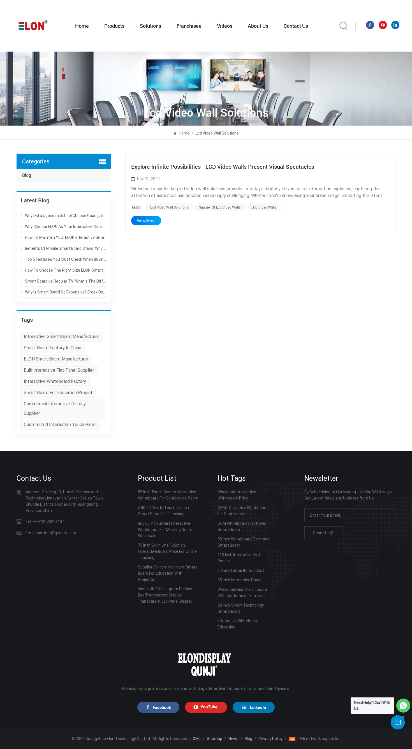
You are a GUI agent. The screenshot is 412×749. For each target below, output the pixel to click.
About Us (258, 25)
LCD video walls (264, 207)
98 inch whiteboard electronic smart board (243, 542)
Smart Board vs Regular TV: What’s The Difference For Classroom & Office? (66, 281)
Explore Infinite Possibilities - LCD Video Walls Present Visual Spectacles (222, 166)
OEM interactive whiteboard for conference (242, 510)
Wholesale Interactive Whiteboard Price (236, 495)
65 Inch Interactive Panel (239, 580)
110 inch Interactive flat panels (238, 557)
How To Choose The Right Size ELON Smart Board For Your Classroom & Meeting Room (66, 270)
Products (114, 25)
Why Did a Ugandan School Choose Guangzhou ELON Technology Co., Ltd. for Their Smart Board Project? (66, 215)
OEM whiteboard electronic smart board (241, 526)
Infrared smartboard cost (240, 570)
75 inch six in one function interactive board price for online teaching (167, 551)
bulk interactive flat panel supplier (59, 370)
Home (82, 25)
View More (146, 220)
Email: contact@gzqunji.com (51, 533)
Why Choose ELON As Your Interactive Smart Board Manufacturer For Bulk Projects (66, 226)
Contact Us (296, 25)
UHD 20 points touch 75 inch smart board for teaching (163, 510)
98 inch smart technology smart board (240, 608)
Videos (224, 25)
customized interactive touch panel (60, 424)
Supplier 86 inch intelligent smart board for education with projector (167, 573)
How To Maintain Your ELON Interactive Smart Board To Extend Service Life (66, 237)
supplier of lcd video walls (220, 207)
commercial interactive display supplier (55, 408)
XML (197, 738)
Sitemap (214, 738)
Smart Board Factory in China (52, 347)
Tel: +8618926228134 (45, 521)
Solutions (150, 25)
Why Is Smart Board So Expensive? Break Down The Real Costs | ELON (66, 292)
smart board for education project (58, 392)
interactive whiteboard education (237, 624)
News (233, 738)
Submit (319, 533)
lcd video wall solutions (169, 207)
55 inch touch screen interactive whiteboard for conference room (168, 495)
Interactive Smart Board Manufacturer (61, 336)
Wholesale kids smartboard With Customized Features (242, 592)
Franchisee (189, 25)
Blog (26, 175)
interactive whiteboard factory (55, 381)
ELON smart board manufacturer (56, 359)
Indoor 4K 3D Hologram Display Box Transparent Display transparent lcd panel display (165, 595)
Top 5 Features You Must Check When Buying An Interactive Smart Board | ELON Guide (66, 259)
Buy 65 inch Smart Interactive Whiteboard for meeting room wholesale (165, 529)
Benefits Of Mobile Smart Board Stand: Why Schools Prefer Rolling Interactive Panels (66, 248)
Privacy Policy (270, 738)
